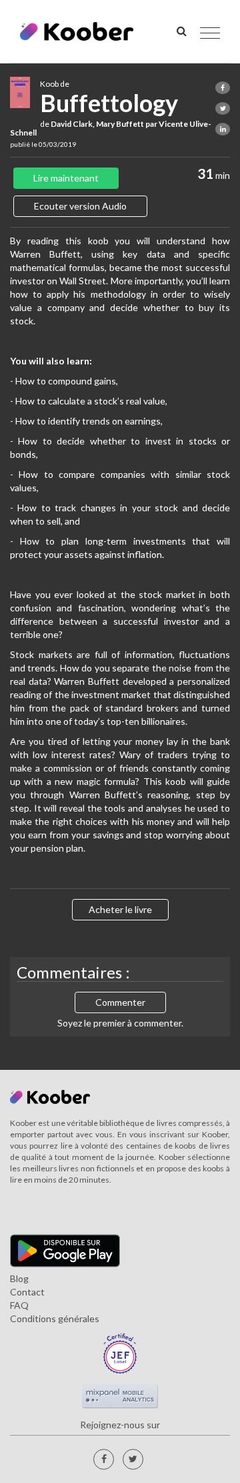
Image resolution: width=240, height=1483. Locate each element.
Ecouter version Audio (80, 206)
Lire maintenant (66, 178)
